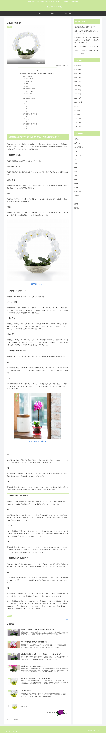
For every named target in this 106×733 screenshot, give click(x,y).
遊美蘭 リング (37, 284)
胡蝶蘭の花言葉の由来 (29, 89)
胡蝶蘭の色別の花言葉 (29, 98)
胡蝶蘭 (9, 615)
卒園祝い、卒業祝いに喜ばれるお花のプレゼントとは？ (87, 52)
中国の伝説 (29, 94)
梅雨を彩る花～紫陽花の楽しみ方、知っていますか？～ (87, 32)
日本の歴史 (29, 96)
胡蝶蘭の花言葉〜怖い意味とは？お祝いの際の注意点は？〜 (38, 73)
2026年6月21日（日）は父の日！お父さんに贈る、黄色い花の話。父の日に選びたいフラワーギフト (87, 40)
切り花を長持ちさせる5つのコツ (84, 27)
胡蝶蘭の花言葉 (27, 76)
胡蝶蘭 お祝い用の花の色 (30, 114)
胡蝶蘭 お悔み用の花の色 (30, 124)
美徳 (27, 86)
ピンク (27, 104)
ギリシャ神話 (29, 91)
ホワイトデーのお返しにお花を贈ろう (86, 46)
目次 (35, 70)
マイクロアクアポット (38, 441)
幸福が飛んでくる (31, 78)
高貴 (27, 83)
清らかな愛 (29, 81)
